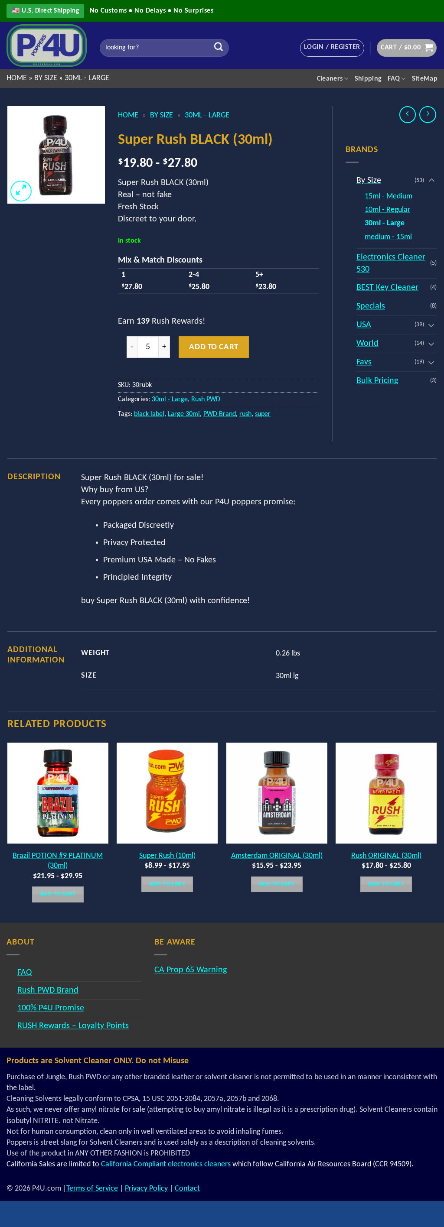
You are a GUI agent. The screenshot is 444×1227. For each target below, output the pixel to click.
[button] (332, 48)
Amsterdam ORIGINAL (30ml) (277, 856)
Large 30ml (184, 414)
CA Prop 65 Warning (190, 970)
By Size (45, 78)
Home (17, 78)
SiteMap (424, 78)
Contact (187, 1189)
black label (149, 414)
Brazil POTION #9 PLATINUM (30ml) (58, 861)
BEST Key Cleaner (387, 287)
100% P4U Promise (50, 1008)
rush (245, 414)
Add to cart (213, 347)
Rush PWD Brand (47, 990)
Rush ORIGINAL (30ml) (386, 856)
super (263, 414)
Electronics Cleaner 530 (390, 263)
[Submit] (218, 48)
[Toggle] (431, 180)
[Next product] (407, 114)
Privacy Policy (146, 1189)
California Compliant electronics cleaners (166, 1164)
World (367, 343)
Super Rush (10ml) (167, 856)
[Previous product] (427, 114)
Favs (364, 362)
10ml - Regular (387, 210)
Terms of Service (92, 1189)
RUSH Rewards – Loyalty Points (73, 1026)
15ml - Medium (388, 196)
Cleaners (330, 78)
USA (363, 325)
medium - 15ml (388, 237)
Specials (370, 306)
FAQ (394, 78)
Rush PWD (205, 399)
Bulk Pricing (377, 381)
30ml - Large (87, 78)
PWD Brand (219, 414)
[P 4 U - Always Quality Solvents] (47, 45)
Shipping (368, 78)
